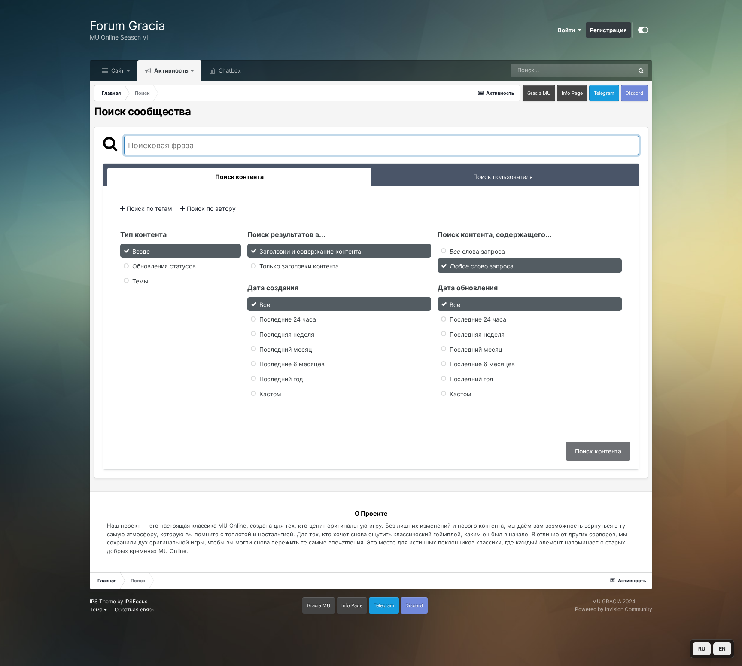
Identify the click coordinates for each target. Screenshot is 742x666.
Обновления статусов (164, 266)
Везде (615, 70)
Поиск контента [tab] (239, 176)
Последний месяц (285, 349)
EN (722, 648)
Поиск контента (598, 451)
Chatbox (229, 70)
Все (264, 304)
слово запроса (482, 266)
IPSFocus (136, 601)
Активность (171, 70)
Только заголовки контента (299, 266)
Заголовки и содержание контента (310, 251)
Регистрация (608, 30)
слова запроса (477, 251)
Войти (568, 30)
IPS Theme (103, 601)
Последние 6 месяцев (292, 364)
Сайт (116, 70)
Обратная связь (135, 609)
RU (702, 648)
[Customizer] (643, 30)
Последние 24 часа (287, 319)
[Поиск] (641, 70)
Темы (140, 281)
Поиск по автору (210, 208)
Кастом (270, 393)
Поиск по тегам (148, 208)
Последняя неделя (286, 334)
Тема (97, 609)
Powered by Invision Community (613, 609)
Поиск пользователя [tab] (503, 176)
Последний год (281, 379)
